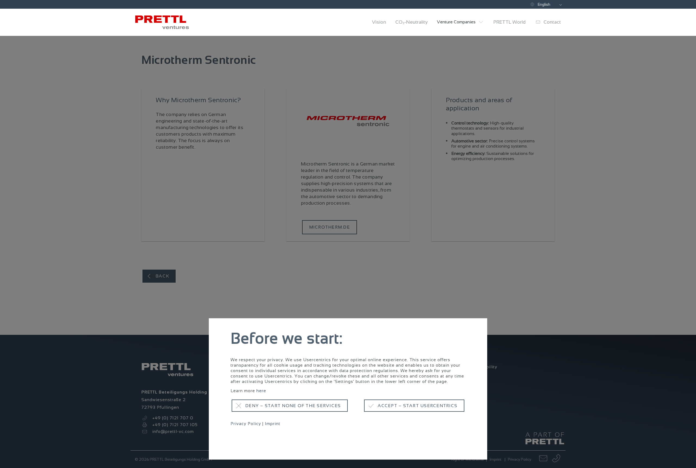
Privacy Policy (246, 423)
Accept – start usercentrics (417, 405)
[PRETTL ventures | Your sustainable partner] (165, 22)
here (261, 390)
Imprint (272, 423)
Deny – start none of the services (293, 405)
